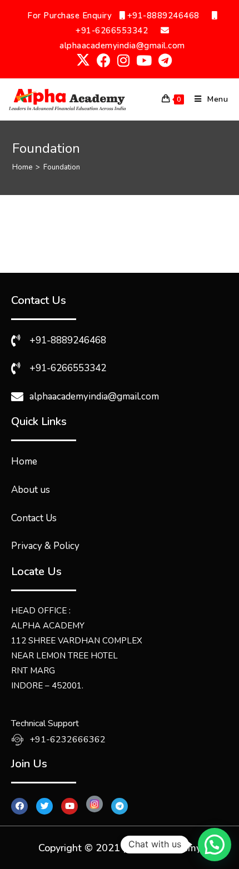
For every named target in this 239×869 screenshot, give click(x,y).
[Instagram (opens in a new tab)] (123, 60)
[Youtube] (69, 806)
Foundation (61, 167)
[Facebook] (19, 806)
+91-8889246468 (162, 15)
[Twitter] (44, 806)
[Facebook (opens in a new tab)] (103, 60)
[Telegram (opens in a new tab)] (163, 60)
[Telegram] (119, 806)
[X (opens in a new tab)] (83, 60)
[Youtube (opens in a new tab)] (144, 60)
